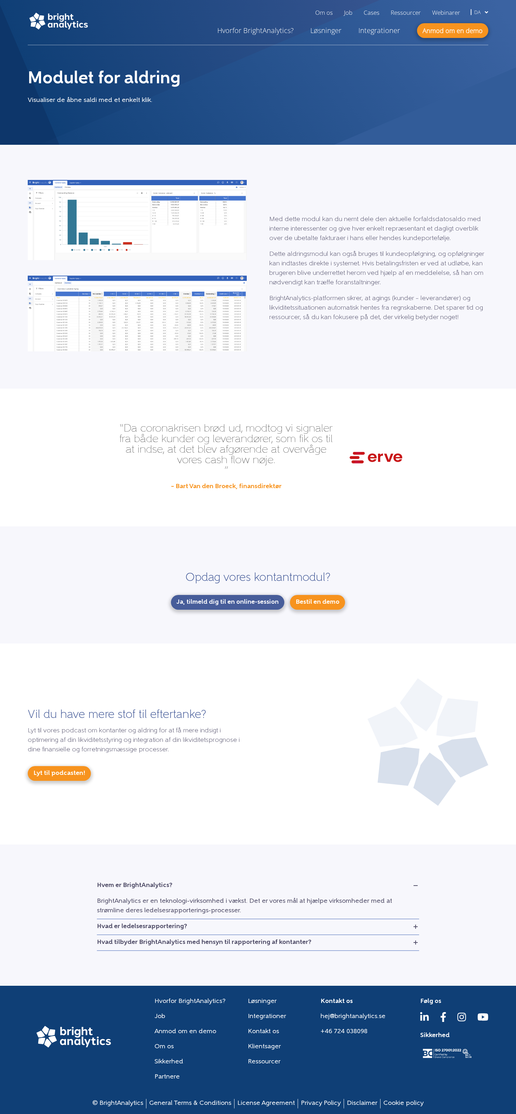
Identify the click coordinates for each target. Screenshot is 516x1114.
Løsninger (326, 30)
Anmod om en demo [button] (453, 30)
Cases (371, 12)
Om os (324, 12)
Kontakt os (263, 1032)
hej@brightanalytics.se (352, 1016)
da (478, 12)
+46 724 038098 (344, 1032)
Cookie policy (403, 1103)
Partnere (167, 1077)
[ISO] (447, 1059)
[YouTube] (483, 1020)
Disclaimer (362, 1103)
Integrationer (379, 30)
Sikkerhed (168, 1062)
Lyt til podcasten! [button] (59, 773)
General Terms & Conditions (190, 1103)
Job (348, 12)
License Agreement (266, 1103)
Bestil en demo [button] (317, 602)
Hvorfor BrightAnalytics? (255, 30)
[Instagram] (461, 1020)
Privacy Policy (321, 1103)
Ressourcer (406, 12)
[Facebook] (443, 1020)
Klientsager (264, 1047)
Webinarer (446, 12)
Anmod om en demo (185, 1032)
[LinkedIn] (424, 1020)
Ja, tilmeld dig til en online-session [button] (228, 602)
